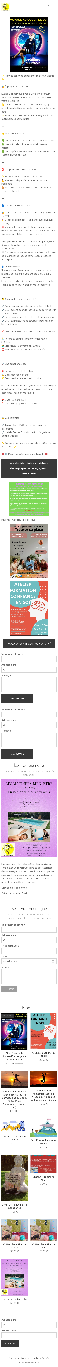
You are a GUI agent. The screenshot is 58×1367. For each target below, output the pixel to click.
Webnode (34, 1362)
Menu (54, 7)
